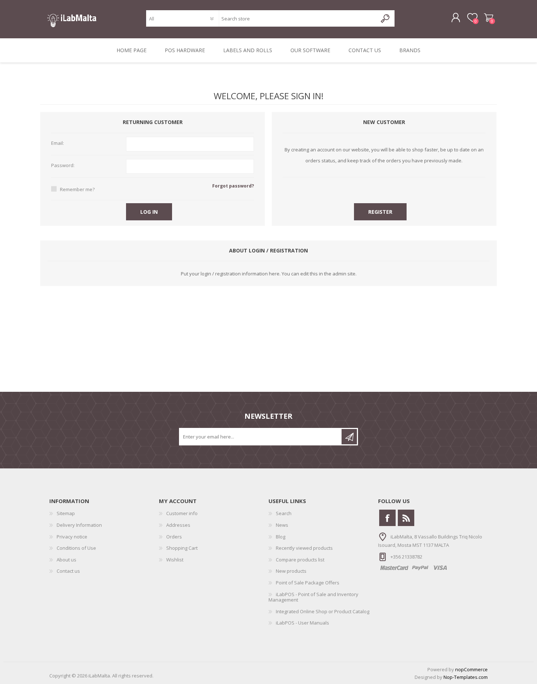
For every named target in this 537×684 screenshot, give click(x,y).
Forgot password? (233, 186)
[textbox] (297, 18)
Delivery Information (79, 525)
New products (291, 571)
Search (284, 513)
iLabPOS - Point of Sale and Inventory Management (313, 597)
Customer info (182, 513)
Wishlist (174, 559)
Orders (174, 536)
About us (66, 559)
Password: (63, 166)
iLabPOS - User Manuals (302, 622)
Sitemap (66, 513)
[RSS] (406, 518)
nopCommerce (471, 669)
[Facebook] (387, 518)
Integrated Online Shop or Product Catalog (322, 611)
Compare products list (300, 559)
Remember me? (77, 189)
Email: (57, 143)
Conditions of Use (76, 548)
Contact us (68, 571)
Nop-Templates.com (465, 677)
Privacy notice (72, 536)
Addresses (178, 525)
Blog (280, 536)
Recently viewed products (304, 548)
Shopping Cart (488, 18)
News (282, 525)
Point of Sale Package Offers (307, 582)
